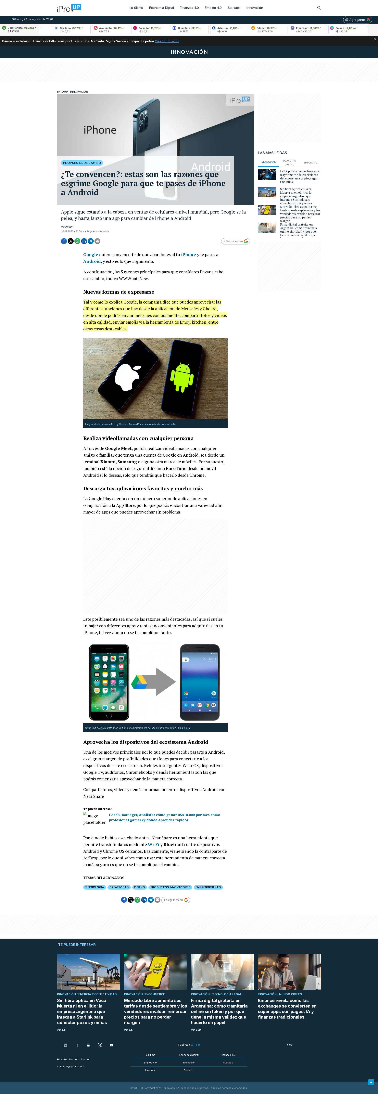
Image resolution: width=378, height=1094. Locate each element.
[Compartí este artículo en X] (71, 241)
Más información (167, 41)
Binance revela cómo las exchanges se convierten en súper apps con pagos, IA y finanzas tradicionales (287, 1009)
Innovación (254, 8)
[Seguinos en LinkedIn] (88, 1045)
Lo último (136, 8)
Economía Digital (161, 8)
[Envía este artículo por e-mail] (97, 241)
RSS (289, 1045)
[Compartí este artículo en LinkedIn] (84, 241)
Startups (234, 8)
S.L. (64, 1029)
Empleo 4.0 (213, 8)
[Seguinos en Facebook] (77, 1045)
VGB (198, 1029)
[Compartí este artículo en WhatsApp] (77, 241)
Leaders (150, 1070)
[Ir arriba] (371, 1082)
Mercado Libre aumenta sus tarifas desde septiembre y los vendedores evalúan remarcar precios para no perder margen (300, 214)
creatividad (119, 887)
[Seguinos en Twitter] (100, 1045)
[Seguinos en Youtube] (111, 1045)
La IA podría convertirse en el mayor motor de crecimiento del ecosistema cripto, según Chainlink (300, 176)
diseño (139, 887)
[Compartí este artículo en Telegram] (91, 241)
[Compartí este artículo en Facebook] (64, 241)
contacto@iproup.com (70, 1066)
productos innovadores (170, 887)
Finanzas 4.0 (189, 8)
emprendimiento (208, 887)
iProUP (69, 226)
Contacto (189, 1070)
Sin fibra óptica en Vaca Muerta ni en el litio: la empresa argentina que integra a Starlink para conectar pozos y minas (296, 196)
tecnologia (94, 887)
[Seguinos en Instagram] (66, 1045)
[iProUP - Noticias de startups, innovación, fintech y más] (68, 8)
